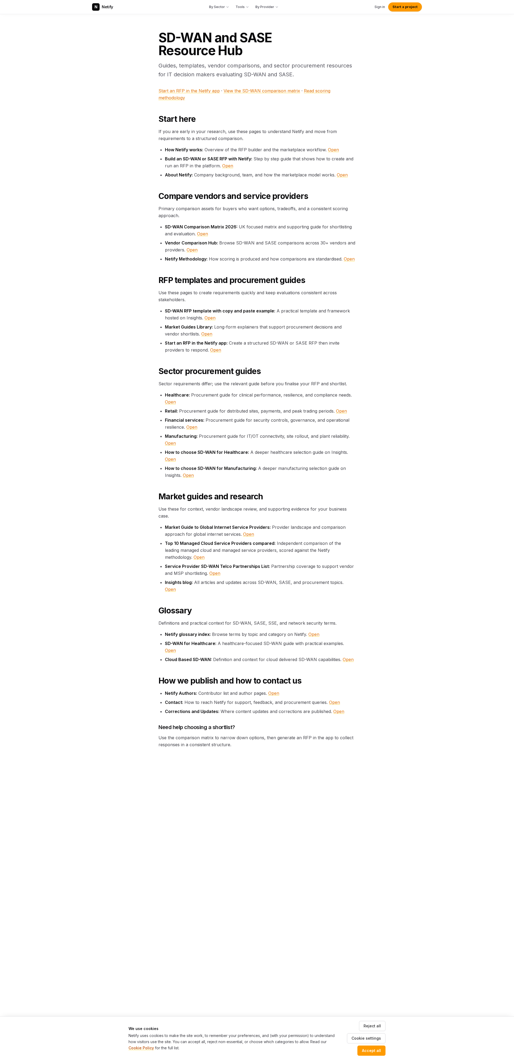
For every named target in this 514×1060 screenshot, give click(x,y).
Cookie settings (366, 1038)
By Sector (217, 7)
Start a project (405, 7)
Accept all (371, 1050)
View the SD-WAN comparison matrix (262, 90)
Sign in (380, 7)
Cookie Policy (141, 1048)
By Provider (264, 7)
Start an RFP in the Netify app (189, 90)
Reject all (372, 1026)
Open (333, 149)
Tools (240, 7)
